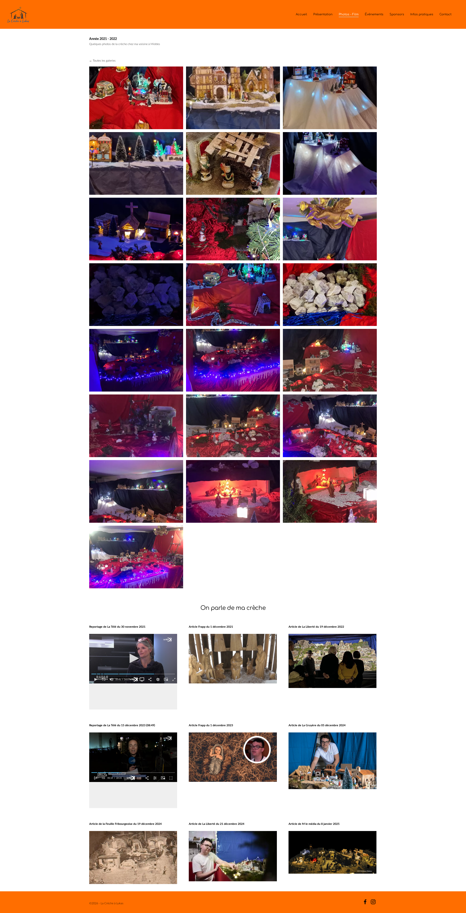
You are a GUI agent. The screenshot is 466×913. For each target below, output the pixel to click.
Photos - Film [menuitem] (349, 14)
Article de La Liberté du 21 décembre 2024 (216, 824)
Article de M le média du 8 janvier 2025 (314, 824)
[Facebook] (365, 902)
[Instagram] (373, 902)
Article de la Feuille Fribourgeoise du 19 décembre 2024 (125, 824)
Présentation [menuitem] (323, 14)
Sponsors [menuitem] (397, 14)
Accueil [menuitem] (301, 14)
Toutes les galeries (104, 60)
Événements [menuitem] (374, 14)
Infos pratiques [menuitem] (421, 14)
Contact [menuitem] (445, 14)
